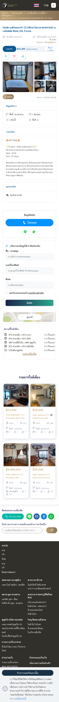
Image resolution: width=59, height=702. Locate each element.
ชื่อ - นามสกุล (12, 250)
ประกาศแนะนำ (17, 13)
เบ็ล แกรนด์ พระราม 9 (37, 602)
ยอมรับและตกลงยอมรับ (18, 293)
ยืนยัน (29, 302)
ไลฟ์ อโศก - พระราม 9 (37, 606)
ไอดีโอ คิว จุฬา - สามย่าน (12, 603)
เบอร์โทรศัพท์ (12, 265)
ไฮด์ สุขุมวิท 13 (7, 15)
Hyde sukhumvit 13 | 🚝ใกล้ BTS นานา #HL (42, 416)
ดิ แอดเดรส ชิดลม (35, 628)
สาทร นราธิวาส (35, 580)
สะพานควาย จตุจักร (11, 580)
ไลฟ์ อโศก (32, 613)
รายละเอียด (10, 132)
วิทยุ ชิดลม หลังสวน (37, 619)
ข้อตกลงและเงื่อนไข (38, 657)
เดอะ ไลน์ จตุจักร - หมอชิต (13, 584)
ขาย (3, 550)
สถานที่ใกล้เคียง (11, 329)
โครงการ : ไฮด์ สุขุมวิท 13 (46, 42)
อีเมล (8, 279)
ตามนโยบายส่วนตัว (36, 293)
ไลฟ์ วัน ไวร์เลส (34, 624)
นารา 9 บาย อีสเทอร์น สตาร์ (39, 588)
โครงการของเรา (8, 572)
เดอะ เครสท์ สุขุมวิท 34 (12, 624)
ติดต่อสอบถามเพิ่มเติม (12, 510)
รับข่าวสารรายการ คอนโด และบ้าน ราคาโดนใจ (24, 524)
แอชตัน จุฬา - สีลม (10, 599)
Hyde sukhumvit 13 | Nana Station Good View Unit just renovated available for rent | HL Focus (43, 476)
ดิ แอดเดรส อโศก (35, 609)
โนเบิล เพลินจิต (34, 632)
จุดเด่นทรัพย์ (11, 186)
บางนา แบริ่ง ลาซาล (11, 642)
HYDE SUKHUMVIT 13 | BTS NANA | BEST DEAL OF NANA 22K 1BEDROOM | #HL (15, 416)
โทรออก (32, 222)
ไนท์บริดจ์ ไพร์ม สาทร (37, 584)
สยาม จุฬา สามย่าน (11, 594)
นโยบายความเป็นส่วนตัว (40, 663)
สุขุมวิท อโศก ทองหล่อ (12, 619)
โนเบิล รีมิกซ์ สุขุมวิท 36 (12, 636)
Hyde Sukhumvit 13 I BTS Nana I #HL (14, 476)
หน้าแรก (5, 13)
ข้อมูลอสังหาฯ (11, 106)
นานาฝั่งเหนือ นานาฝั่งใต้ (35, 13)
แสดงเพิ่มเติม (29, 354)
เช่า (3, 554)
